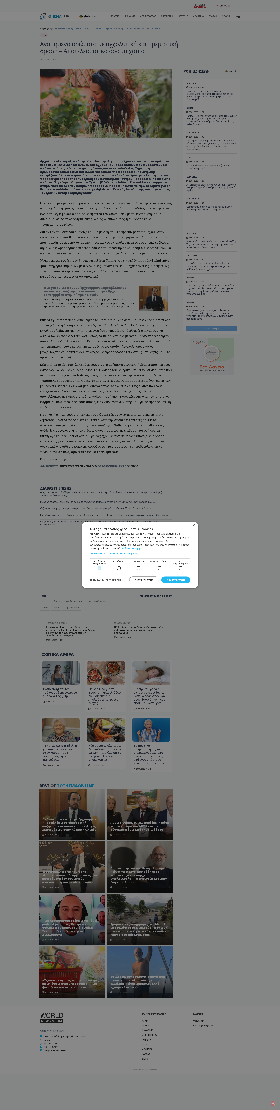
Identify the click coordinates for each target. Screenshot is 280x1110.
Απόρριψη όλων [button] (144, 579)
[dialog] (140, 555)
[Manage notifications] (273, 1103)
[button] (140, 553)
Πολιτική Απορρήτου (133, 548)
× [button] (193, 525)
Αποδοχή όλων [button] (176, 579)
